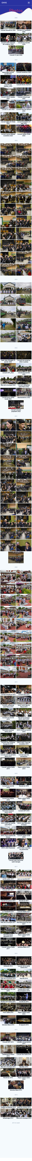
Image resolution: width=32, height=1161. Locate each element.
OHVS (4, 3)
